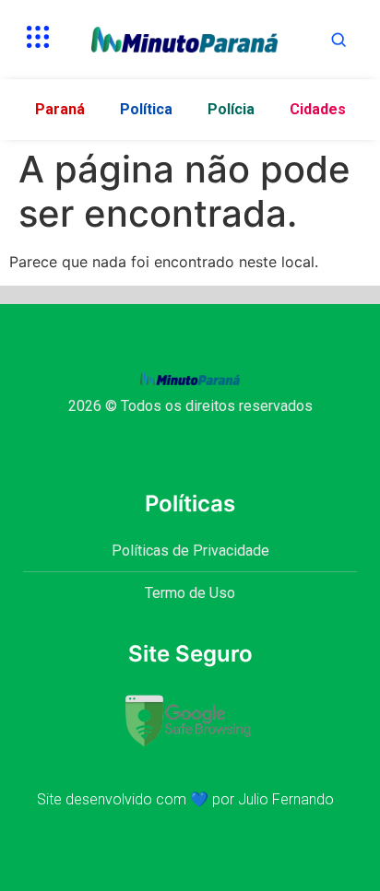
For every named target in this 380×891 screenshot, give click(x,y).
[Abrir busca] (338, 39)
